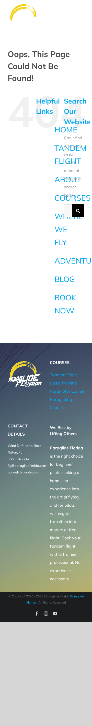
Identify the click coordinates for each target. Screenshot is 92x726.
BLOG (64, 279)
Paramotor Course (67, 391)
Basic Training (63, 382)
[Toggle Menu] (81, 17)
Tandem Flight (63, 374)
